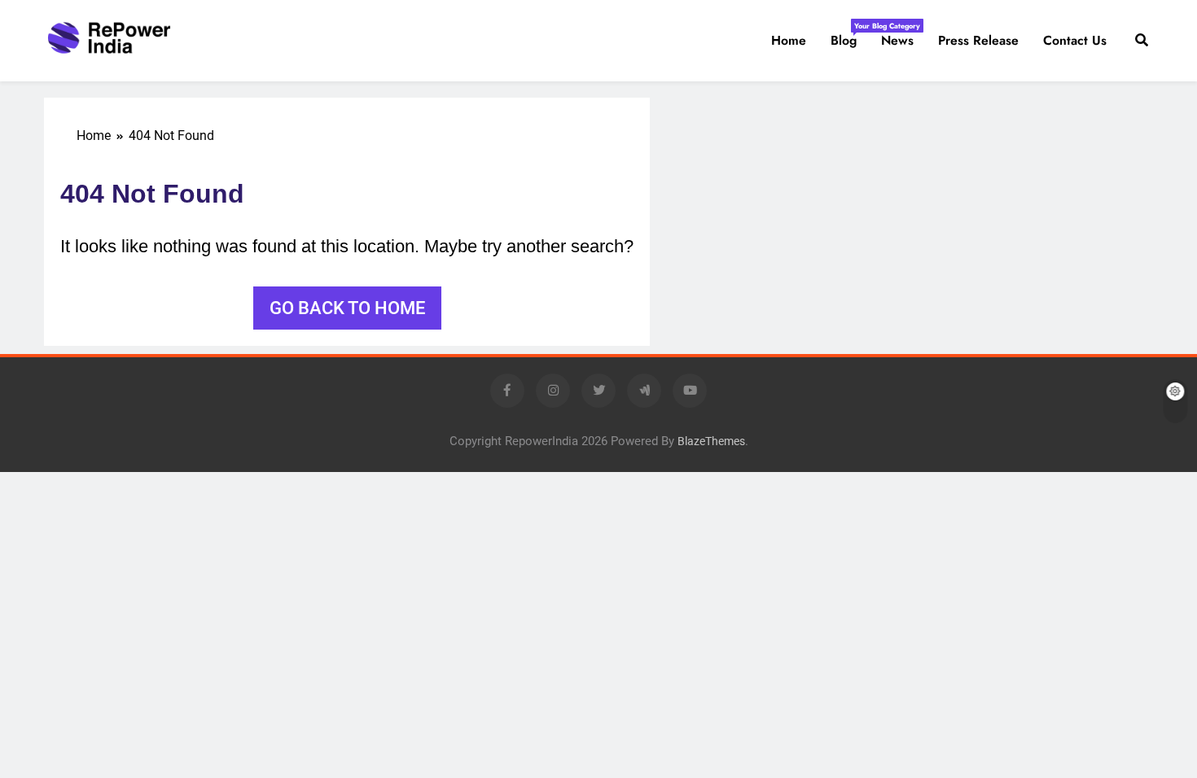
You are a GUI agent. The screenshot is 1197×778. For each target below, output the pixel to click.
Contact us (1075, 40)
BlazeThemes (711, 441)
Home (788, 40)
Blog (850, 35)
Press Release (978, 40)
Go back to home (347, 308)
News (897, 40)
